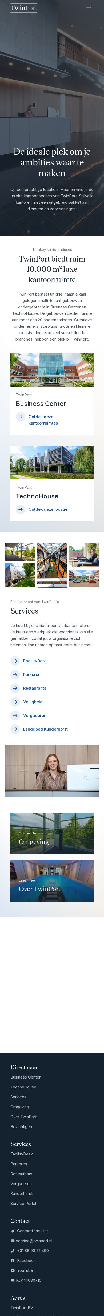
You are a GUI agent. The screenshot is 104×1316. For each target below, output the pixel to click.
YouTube (24, 1270)
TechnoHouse (23, 1087)
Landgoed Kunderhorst (45, 729)
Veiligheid (33, 701)
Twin (23, 8)
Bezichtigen (21, 1126)
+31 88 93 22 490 (32, 1250)
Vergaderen (34, 715)
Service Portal (23, 1203)
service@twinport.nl (34, 1240)
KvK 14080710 (28, 1280)
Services (18, 1096)
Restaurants (34, 688)
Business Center (25, 1077)
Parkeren (32, 674)
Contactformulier (32, 1230)
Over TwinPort (23, 1116)
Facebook (26, 1260)
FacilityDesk (35, 660)
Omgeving (19, 1106)
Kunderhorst (21, 1193)
